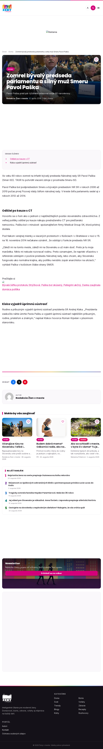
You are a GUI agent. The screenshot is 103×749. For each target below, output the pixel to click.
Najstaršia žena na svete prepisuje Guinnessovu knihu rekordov (39, 475)
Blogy (56, 709)
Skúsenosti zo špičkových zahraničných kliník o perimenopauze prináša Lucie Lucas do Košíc (50, 484)
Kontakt (5, 730)
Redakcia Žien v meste (17, 98)
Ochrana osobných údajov (14, 733)
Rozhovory (83, 713)
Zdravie (82, 705)
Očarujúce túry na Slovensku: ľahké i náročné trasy (12, 445)
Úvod (4, 52)
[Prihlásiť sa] (87, 7)
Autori (4, 726)
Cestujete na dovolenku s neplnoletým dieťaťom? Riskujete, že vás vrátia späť (47, 508)
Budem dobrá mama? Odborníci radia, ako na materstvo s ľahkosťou (50, 445)
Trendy (83, 440)
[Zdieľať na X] (19, 382)
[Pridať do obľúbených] (96, 59)
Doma (11, 52)
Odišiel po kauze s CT (20, 159)
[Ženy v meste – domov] (7, 8)
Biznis (81, 698)
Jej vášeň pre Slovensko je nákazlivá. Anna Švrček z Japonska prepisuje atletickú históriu (52, 500)
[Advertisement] (51, 127)
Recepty (82, 709)
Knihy (56, 713)
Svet (56, 702)
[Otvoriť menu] (98, 7)
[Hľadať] (93, 7)
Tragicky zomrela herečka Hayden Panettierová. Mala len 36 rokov (41, 493)
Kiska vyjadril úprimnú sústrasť (23, 162)
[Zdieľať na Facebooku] (13, 382)
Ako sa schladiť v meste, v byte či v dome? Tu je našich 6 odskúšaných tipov (85, 445)
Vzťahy (82, 702)
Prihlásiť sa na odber (51, 573)
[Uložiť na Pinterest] (25, 382)
